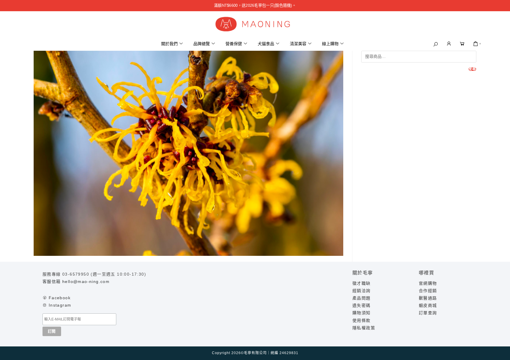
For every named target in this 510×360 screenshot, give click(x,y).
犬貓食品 (266, 43)
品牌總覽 (201, 43)
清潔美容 (298, 43)
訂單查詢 (428, 312)
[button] (436, 44)
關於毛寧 (362, 272)
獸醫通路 (428, 298)
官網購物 (428, 283)
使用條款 (361, 320)
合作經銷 (428, 290)
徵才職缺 (361, 283)
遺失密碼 (361, 305)
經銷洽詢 (361, 290)
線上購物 (330, 43)
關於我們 (169, 43)
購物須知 (361, 312)
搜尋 (472, 69)
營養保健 (233, 43)
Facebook (60, 297)
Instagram (60, 305)
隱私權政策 (363, 327)
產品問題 (361, 298)
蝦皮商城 (428, 305)
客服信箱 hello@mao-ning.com (75, 281)
